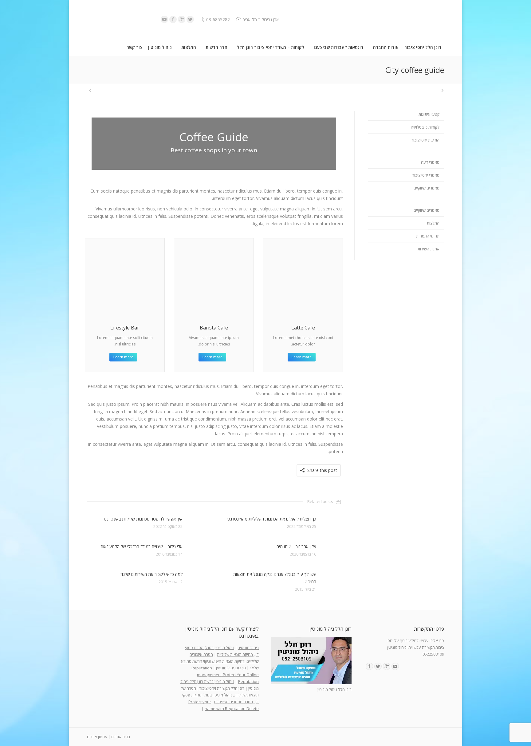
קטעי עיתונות (429, 114)
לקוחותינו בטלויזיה (425, 127)
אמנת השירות (428, 249)
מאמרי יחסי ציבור (425, 175)
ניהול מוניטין (248, 647)
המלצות (433, 223)
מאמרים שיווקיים (426, 188)
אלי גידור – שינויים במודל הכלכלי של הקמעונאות (141, 546)
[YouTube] (164, 19)
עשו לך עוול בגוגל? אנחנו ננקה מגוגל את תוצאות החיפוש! (274, 577)
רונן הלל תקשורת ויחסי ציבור (221, 688)
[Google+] (181, 19)
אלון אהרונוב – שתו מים (296, 546)
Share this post (322, 470)
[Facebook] (173, 19)
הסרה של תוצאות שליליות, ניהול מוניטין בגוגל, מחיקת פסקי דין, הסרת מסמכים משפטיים (220, 694)
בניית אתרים (120, 737)
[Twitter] (190, 19)
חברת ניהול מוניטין (231, 668)
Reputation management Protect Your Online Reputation (225, 674)
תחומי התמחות (427, 236)
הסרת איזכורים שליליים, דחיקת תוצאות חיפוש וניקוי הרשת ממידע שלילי (219, 661)
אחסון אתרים (97, 737)
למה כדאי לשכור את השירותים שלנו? (151, 574)
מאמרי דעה (430, 162)
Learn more (123, 356)
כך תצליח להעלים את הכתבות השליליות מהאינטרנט (271, 519)
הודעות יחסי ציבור (425, 140)
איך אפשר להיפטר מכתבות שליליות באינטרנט (143, 519)
